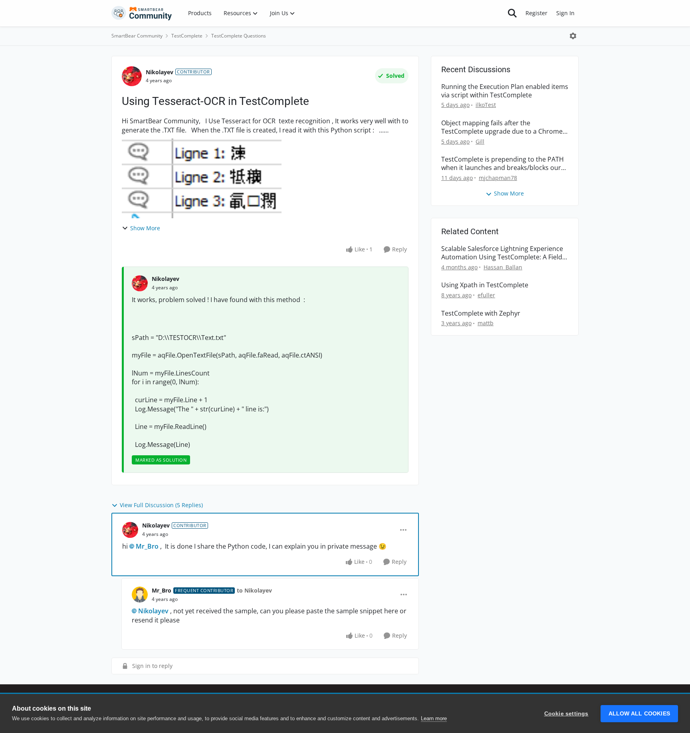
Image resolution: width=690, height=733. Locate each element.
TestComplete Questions (238, 35)
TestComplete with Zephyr (480, 313)
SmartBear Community (137, 35)
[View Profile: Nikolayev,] (140, 283)
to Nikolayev (254, 590)
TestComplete (186, 35)
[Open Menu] (573, 35)
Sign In (565, 13)
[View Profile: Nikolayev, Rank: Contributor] (132, 76)
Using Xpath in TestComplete (484, 285)
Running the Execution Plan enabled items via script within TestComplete (504, 91)
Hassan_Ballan (503, 267)
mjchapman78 (498, 178)
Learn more (434, 718)
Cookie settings (566, 714)
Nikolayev (159, 72)
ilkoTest (486, 105)
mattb (486, 323)
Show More (145, 228)
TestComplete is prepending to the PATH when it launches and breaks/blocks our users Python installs (502, 163)
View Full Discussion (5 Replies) (161, 505)
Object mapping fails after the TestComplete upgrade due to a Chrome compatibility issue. (502, 127)
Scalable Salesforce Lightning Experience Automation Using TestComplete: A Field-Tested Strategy (502, 253)
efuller (486, 295)
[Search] (512, 13)
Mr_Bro (147, 546)
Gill (480, 141)
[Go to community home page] (141, 13)
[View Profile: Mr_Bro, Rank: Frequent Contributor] (140, 595)
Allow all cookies (639, 714)
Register (536, 13)
